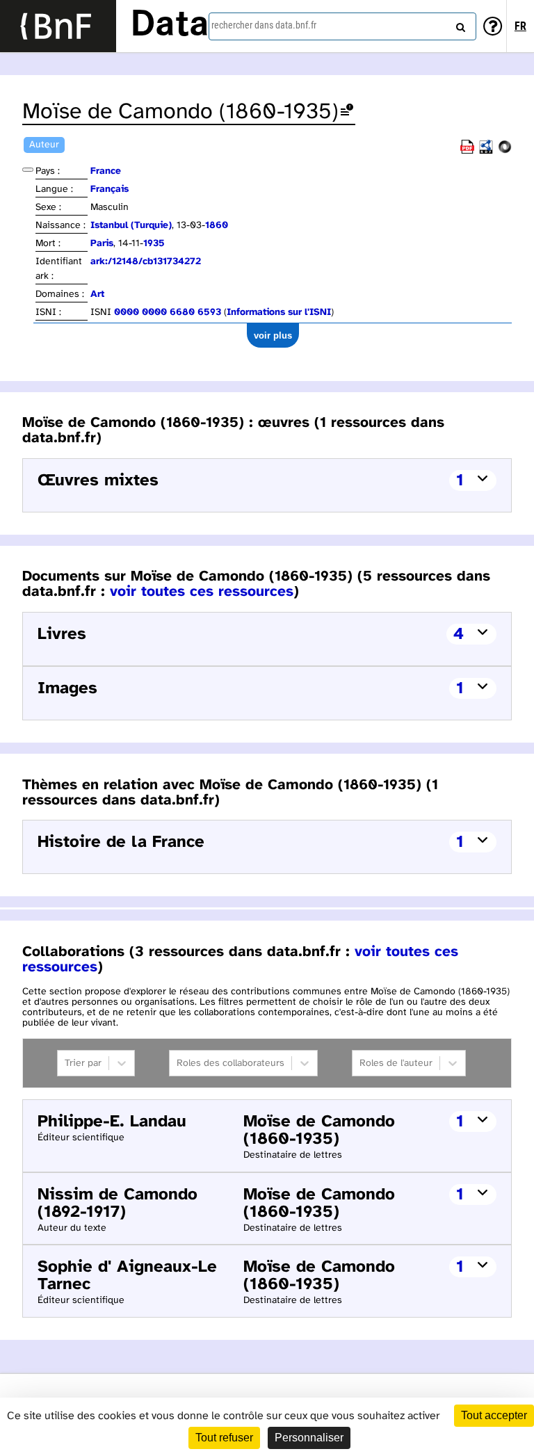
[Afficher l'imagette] (27, 170)
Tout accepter (494, 1415)
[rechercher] (459, 24)
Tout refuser (224, 1437)
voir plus (273, 335)
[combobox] (342, 26)
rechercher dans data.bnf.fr (263, 25)
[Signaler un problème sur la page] (347, 112)
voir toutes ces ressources (201, 591)
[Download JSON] (505, 151)
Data (169, 25)
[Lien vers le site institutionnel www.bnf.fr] (58, 26)
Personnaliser (309, 1437)
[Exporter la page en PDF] (467, 151)
